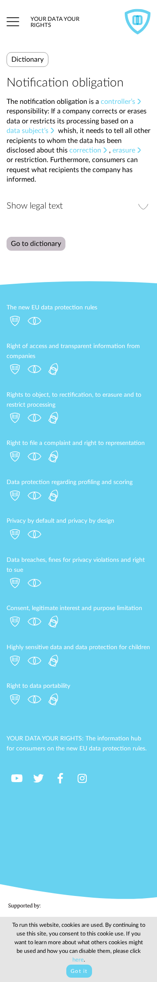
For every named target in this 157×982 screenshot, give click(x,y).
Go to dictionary (36, 243)
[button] (13, 22)
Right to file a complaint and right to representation (76, 443)
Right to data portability (38, 686)
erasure (124, 150)
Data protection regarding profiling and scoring (70, 482)
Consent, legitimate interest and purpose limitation (74, 608)
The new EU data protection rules (52, 308)
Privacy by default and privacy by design (60, 521)
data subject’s (27, 130)
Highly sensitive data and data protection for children (78, 647)
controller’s (118, 101)
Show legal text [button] (35, 206)
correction (85, 150)
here (78, 960)
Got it (79, 971)
